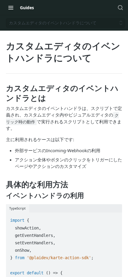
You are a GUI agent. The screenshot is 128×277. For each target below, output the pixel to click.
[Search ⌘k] (120, 7)
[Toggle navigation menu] (10, 7)
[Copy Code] (115, 218)
